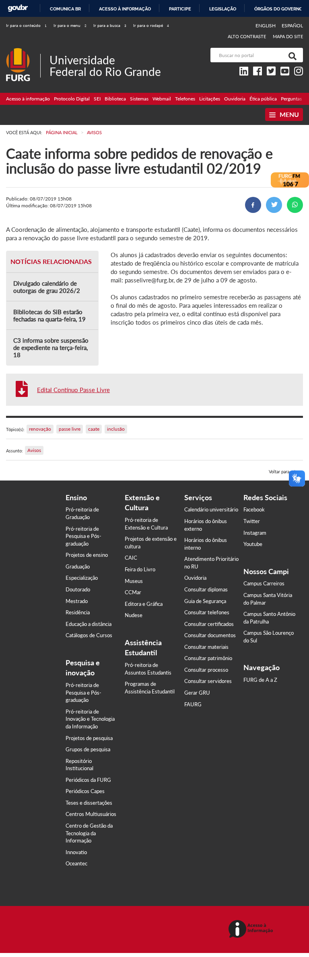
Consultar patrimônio (208, 658)
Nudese (133, 615)
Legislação (222, 9)
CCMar (133, 592)
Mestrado (77, 601)
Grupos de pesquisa (88, 749)
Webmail (161, 99)
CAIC (131, 557)
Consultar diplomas (206, 589)
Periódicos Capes (85, 791)
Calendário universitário (211, 509)
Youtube (252, 544)
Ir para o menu (70, 25)
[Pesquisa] (291, 55)
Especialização (82, 578)
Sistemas (139, 99)
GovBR (18, 8)
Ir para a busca (109, 25)
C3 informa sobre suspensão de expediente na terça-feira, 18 (51, 347)
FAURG (193, 704)
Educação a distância (88, 624)
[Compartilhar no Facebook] (253, 205)
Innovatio (76, 852)
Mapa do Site (288, 36)
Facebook (254, 509)
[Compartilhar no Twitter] (274, 205)
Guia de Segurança (205, 601)
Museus (134, 581)
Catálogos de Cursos (89, 635)
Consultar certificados (209, 624)
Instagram (254, 533)
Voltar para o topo (286, 471)
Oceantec (76, 863)
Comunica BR (65, 9)
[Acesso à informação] (252, 929)
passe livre (69, 429)
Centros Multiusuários (91, 814)
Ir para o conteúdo (26, 25)
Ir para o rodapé (151, 25)
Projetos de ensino (87, 555)
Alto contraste (247, 36)
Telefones (185, 99)
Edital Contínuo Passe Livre (73, 389)
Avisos (34, 450)
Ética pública (263, 99)
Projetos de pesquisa (89, 738)
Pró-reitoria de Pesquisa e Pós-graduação (83, 536)
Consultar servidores (208, 681)
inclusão (116, 429)
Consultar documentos (210, 635)
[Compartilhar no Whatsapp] (295, 205)
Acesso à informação (125, 9)
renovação (40, 429)
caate (93, 429)
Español (292, 25)
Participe (180, 9)
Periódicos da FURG (88, 780)
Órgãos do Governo (278, 9)
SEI (97, 99)
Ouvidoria (234, 99)
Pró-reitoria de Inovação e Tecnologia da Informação (90, 719)
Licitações (209, 99)
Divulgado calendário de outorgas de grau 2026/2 (46, 287)
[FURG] (23, 51)
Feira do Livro (140, 569)
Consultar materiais (206, 647)
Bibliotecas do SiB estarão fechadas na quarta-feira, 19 (49, 315)
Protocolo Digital (72, 99)
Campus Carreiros (263, 583)
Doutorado (78, 589)
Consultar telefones (206, 612)
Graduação (78, 566)
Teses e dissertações (89, 803)
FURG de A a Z (260, 680)
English (266, 25)
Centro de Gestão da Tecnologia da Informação (89, 833)
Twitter (251, 521)
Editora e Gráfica (144, 604)
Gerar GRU (197, 692)
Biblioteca (115, 99)
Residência (78, 612)
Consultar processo (206, 670)
